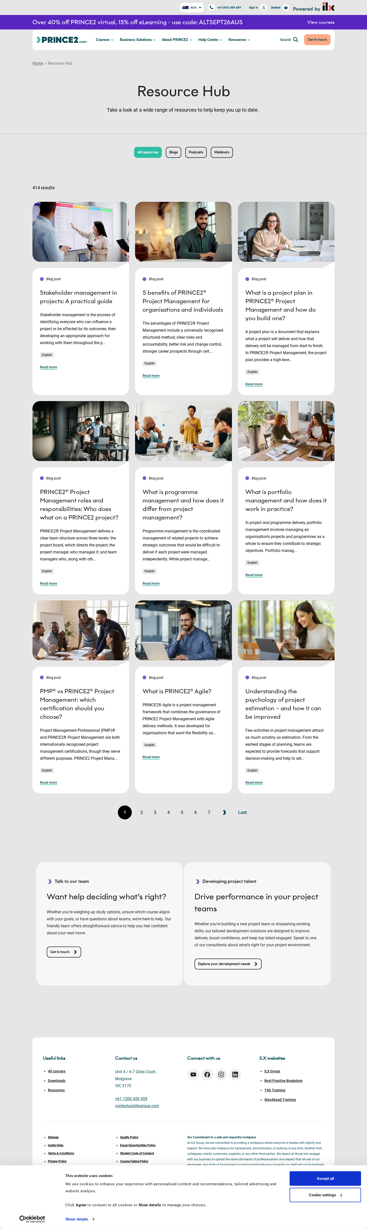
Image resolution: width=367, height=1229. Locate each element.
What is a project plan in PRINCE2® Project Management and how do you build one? (280, 305)
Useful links (55, 1145)
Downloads (56, 1081)
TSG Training (274, 1090)
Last (242, 812)
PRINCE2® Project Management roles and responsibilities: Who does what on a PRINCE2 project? (79, 504)
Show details (76, 1219)
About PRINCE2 (175, 39)
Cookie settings (322, 1195)
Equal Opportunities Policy (138, 1145)
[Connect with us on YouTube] (193, 1074)
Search (285, 40)
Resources (237, 39)
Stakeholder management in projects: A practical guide (78, 297)
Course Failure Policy (134, 1161)
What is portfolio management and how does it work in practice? (286, 500)
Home (37, 63)
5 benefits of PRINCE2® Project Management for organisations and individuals (183, 301)
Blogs (173, 152)
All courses (56, 1071)
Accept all (325, 1178)
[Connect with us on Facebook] (207, 1074)
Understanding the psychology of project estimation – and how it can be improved (283, 704)
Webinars (221, 152)
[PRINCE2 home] (61, 39)
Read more (48, 367)
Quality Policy (129, 1137)
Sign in (253, 7)
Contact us (126, 1058)
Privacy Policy (57, 1161)
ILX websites (272, 1058)
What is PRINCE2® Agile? (177, 691)
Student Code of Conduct (137, 1153)
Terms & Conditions (61, 1153)
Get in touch (317, 39)
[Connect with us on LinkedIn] (235, 1074)
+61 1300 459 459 (229, 7)
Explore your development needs (224, 964)
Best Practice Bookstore (283, 1081)
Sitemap (53, 1137)
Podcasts (196, 152)
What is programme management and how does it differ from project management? (183, 504)
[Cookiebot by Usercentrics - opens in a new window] (32, 1219)
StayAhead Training (280, 1100)
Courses (103, 39)
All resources (148, 152)
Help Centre (208, 39)
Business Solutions (136, 39)
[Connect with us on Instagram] (221, 1074)
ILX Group (272, 1071)
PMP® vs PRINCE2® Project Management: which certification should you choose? (77, 704)
